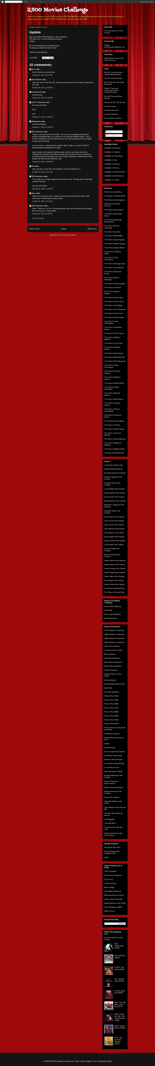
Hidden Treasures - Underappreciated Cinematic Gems (111, 90)
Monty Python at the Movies (115, 560)
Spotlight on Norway (112, 164)
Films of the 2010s (111, 720)
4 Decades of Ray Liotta (113, 465)
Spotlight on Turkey (111, 180)
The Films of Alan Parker (113, 210)
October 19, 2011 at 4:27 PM (42, 172)
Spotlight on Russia (111, 168)
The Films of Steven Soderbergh (112, 410)
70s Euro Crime (110, 883)
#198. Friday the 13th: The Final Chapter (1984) (119, 1017)
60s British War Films (112, 847)
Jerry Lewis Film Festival (113, 525)
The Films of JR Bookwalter (114, 284)
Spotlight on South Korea (114, 176)
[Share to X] (48, 58)
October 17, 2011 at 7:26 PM (42, 127)
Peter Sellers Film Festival (114, 576)
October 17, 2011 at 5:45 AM (42, 117)
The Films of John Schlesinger (111, 322)
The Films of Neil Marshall (114, 357)
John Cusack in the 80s (113, 899)
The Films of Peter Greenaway (111, 366)
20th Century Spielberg (113, 192)
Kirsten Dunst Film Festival (114, 541)
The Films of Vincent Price (114, 592)
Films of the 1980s (111, 712)
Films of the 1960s (111, 704)
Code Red (108, 610)
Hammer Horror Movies (113, 759)
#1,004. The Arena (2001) (119, 968)
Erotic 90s (108, 688)
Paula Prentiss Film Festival (115, 568)
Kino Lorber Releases (112, 614)
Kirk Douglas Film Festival (114, 537)
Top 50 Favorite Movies (113, 78)
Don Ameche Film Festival (114, 497)
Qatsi (106, 857)
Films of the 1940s (111, 696)
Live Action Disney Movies (114, 763)
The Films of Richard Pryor (114, 588)
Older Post (92, 229)
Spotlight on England (112, 152)
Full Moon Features (111, 734)
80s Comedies (109, 654)
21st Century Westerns (113, 875)
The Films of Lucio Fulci (113, 343)
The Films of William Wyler (114, 449)
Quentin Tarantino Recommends (111, 782)
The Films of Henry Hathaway (111, 279)
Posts (109, 132)
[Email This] (43, 58)
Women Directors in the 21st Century (113, 834)
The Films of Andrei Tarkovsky (111, 227)
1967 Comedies (110, 871)
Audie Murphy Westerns (113, 469)
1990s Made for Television (114, 638)
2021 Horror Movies (112, 646)
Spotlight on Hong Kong (113, 156)
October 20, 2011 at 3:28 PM (42, 189)
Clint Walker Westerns (112, 891)
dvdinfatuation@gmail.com (114, 47)
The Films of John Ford (113, 313)
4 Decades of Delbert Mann (114, 196)
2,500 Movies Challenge (57, 10)
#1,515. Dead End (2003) (119, 992)
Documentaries (110, 680)
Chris (34, 69)
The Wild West (110, 823)
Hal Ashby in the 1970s (113, 756)
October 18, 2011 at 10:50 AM (42, 162)
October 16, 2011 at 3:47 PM (42, 75)
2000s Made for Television (114, 642)
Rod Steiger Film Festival (114, 580)
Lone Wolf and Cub (111, 767)
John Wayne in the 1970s (114, 533)
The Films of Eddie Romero (114, 244)
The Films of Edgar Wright (114, 248)
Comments (111, 135)
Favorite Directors (111, 114)
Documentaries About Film (114, 684)
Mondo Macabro (110, 618)
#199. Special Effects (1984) (119, 1027)
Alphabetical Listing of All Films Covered (113, 59)
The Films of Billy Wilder (113, 236)
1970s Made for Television (114, 630)
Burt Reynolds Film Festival (114, 473)
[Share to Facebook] (50, 58)
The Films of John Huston (114, 317)
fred (33, 166)
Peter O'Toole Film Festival (114, 572)
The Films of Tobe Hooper (114, 429)
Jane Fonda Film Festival (114, 521)
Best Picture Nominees (113, 662)
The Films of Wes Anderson (115, 439)
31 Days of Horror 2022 (113, 650)
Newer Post (34, 229)
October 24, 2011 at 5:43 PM (42, 214)
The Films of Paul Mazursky (115, 361)
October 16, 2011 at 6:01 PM (42, 88)
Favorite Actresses (111, 110)
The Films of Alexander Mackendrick (113, 221)
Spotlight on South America (114, 172)
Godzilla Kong (109, 748)
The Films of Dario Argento (114, 240)
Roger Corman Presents (113, 787)
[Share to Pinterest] (52, 58)
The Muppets (109, 819)
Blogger (109, 1061)
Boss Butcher (37, 79)
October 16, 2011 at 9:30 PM (42, 98)
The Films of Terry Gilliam (114, 421)
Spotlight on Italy (110, 160)
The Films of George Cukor (114, 264)
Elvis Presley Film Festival (114, 517)
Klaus (34, 193)
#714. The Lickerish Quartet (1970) (118, 1041)
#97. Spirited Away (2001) (119, 980)
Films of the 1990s (111, 716)
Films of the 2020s (111, 724)
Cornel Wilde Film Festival (114, 489)
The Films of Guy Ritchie (113, 268)
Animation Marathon (112, 658)
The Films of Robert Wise (114, 383)
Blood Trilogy (109, 887)
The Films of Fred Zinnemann (111, 259)
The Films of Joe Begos (113, 305)
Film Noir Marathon (111, 692)
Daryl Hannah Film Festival (114, 493)
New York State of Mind (113, 771)
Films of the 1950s (111, 700)
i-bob (95, 1061)
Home (63, 229)
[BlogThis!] (45, 58)
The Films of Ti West (112, 425)
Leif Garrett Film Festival (113, 545)
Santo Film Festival (111, 797)
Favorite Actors (110, 106)
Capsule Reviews (111, 670)
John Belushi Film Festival (114, 529)
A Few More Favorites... (113, 118)
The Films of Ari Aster (112, 232)
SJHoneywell (36, 92)
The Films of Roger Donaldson (111, 388)
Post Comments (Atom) (68, 235)
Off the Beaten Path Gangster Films (112, 852)
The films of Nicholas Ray (114, 453)
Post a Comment (38, 218)
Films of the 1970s (111, 708)
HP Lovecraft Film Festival (114, 752)
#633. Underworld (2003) (118, 946)
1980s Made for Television (114, 634)
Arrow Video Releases (112, 606)
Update (35, 32)
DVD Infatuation (37, 132)
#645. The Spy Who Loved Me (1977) (120, 1004)
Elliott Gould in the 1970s (114, 895)
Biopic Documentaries (112, 666)
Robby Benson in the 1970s (115, 903)
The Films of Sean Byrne (113, 399)
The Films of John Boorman (115, 309)
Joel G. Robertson (38, 102)
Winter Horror (109, 911)
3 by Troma (108, 879)
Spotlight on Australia (112, 148)
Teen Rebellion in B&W (113, 907)
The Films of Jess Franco (114, 301)
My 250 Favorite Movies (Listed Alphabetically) (113, 73)
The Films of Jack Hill (112, 287)
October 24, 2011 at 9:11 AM (42, 201)
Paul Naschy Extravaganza (114, 200)
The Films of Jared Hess (113, 297)
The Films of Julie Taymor (114, 333)
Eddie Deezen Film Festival (114, 501)
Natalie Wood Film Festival (114, 564)
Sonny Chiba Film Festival (114, 584)
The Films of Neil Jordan (113, 353)
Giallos (107, 744)
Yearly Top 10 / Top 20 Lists (114, 102)
